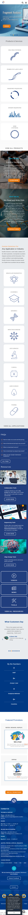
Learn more (14, 180)
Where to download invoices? (10, 447)
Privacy (25, 903)
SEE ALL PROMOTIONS (14, 792)
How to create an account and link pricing (13, 439)
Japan (25, 862)
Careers (14, 887)
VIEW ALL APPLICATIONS (14, 426)
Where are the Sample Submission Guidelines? (12, 455)
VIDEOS (14, 580)
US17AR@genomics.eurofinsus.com (13, 833)
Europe (15, 862)
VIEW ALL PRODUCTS (14, 148)
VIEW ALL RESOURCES (14, 611)
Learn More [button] (16, 909)
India (20, 862)
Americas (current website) (6, 862)
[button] (2, 20)
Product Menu (14, 229)
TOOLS (14, 605)
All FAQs (5, 461)
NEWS (14, 592)
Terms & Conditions (4, 903)
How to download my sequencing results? (14, 451)
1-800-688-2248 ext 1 (10, 815)
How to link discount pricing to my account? (14, 443)
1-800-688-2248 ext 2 (12, 832)
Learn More (10, 499)
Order (6, 25)
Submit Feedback (14, 878)
